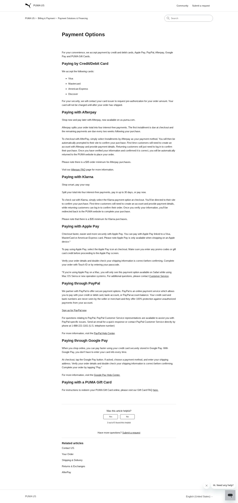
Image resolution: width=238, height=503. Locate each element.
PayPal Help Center (104, 333)
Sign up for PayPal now (74, 310)
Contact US (68, 448)
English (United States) (198, 496)
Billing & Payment (46, 18)
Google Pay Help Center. (107, 375)
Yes (110, 417)
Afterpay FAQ (78, 169)
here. (155, 390)
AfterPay (66, 472)
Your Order (68, 454)
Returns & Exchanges (73, 466)
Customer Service (159, 276)
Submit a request (201, 5)
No (127, 417)
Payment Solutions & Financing (73, 18)
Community (182, 5)
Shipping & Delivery (72, 460)
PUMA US (30, 18)
